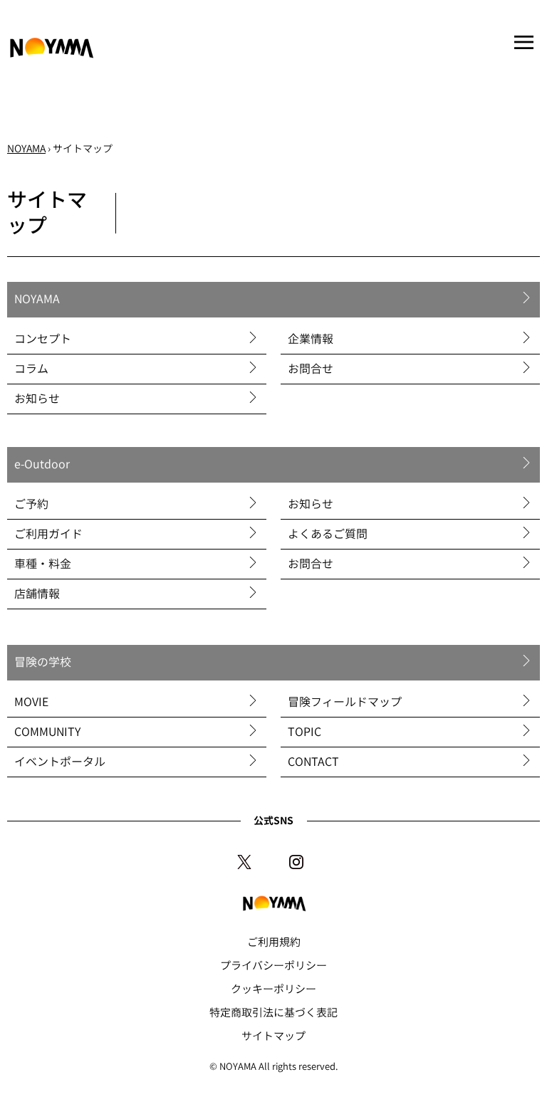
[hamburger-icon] (524, 43)
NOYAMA (26, 148)
